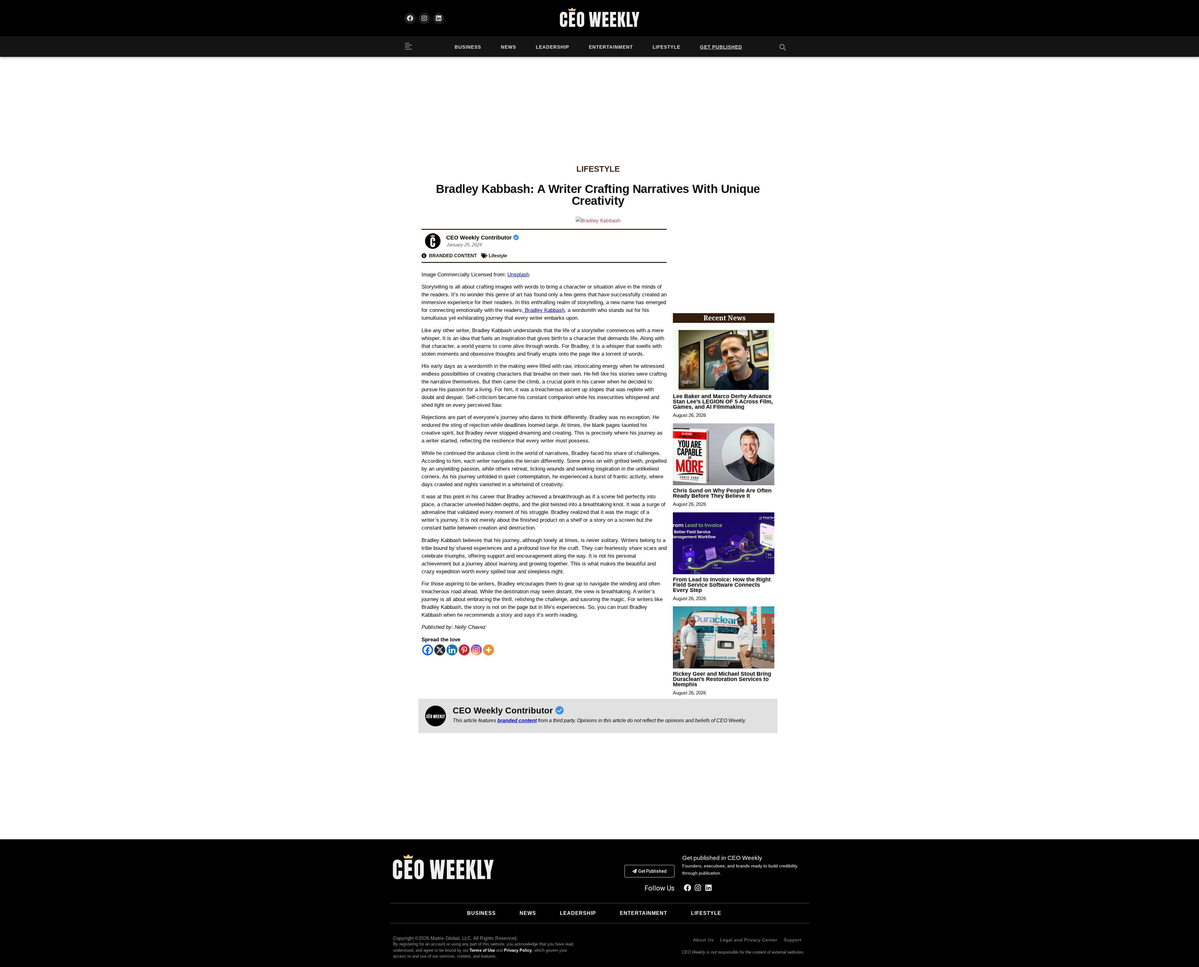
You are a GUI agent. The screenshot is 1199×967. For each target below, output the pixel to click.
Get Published (721, 47)
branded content (517, 720)
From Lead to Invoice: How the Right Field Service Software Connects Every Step (722, 584)
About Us (703, 939)
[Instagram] (424, 18)
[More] (488, 649)
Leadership (552, 47)
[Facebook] (410, 18)
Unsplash (518, 275)
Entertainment (611, 47)
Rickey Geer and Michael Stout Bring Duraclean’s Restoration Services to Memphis (722, 679)
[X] (439, 649)
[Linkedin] (438, 18)
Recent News (724, 317)
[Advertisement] (599, 103)
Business (468, 47)
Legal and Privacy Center (748, 939)
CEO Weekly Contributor (479, 237)
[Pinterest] (464, 649)
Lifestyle (666, 47)
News (508, 47)
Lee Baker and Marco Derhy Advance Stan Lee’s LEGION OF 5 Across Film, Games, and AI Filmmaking (723, 401)
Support (793, 939)
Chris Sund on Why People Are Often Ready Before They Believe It (722, 493)
